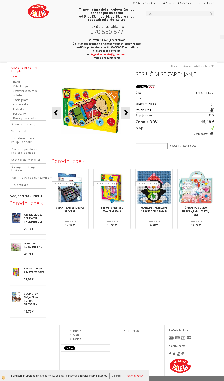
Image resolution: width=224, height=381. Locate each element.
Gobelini (17, 95)
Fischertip (18, 109)
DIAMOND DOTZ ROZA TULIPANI (34, 245)
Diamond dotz (21, 104)
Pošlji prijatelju (144, 109)
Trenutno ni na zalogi (62, 183)
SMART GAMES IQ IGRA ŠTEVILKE (70, 209)
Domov (175, 66)
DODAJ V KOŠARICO (183, 146)
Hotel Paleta (133, 330)
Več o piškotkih (135, 375)
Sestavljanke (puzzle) (25, 90)
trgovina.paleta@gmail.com (108, 54)
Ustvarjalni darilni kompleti (195, 66)
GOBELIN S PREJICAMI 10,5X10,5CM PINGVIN (154, 209)
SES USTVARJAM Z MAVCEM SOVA (34, 270)
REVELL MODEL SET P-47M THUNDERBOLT (33, 218)
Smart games (20, 100)
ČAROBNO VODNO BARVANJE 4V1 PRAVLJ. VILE (196, 211)
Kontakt (77, 338)
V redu (116, 375)
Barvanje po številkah (25, 118)
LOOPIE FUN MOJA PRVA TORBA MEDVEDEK (31, 299)
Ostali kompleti (21, 86)
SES (15, 77)
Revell (16, 81)
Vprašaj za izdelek (146, 103)
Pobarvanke (20, 113)
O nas (76, 334)
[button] (125, 113)
